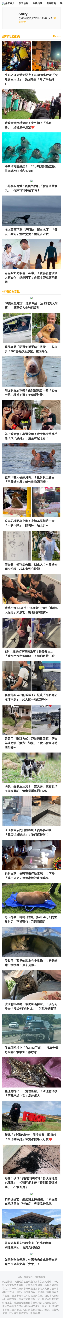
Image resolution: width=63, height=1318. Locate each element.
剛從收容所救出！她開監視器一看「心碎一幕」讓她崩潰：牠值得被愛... (31, 392)
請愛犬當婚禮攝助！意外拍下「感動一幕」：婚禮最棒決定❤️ (30, 125)
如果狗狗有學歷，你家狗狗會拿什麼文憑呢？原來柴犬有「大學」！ (31, 1262)
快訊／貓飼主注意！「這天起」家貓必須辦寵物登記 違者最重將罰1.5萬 (31, 788)
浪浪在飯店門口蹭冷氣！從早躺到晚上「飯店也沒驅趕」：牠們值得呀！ (30, 832)
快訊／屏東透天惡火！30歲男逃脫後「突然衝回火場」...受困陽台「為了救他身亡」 (31, 79)
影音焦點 (23, 3)
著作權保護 (40, 1277)
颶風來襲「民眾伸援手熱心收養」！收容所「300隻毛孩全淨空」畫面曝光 (31, 349)
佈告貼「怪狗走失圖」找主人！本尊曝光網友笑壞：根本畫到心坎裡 (31, 566)
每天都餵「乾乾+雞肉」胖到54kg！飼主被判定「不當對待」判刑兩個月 (31, 919)
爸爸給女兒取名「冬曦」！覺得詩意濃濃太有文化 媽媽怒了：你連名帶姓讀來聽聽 (31, 277)
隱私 (20, 1277)
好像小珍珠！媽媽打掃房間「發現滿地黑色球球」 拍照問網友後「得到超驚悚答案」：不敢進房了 (31, 1183)
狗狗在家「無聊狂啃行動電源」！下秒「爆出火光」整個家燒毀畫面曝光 (30, 876)
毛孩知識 (37, 3)
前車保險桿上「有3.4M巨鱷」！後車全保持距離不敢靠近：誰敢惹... (31, 1050)
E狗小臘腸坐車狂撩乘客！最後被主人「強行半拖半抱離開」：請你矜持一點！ (31, 654)
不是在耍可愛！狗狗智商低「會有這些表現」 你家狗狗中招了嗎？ (31, 188)
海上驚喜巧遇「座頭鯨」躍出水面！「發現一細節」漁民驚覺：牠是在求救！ (31, 232)
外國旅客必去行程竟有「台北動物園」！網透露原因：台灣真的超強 (31, 1245)
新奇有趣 (51, 3)
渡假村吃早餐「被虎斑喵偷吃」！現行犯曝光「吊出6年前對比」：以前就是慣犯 (31, 1006)
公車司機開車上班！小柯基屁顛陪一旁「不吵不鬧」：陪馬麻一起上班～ (30, 523)
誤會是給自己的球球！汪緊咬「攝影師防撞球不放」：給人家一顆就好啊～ (31, 697)
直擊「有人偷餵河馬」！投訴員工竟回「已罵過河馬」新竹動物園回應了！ (30, 479)
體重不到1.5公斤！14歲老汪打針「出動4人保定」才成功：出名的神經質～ (31, 610)
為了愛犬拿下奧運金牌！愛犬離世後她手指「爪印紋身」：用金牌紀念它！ (31, 436)
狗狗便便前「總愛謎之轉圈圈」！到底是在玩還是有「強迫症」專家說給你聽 (31, 1201)
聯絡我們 (28, 1277)
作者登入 (10, 3)
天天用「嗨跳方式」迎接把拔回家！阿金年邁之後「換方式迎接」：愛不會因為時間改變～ (31, 743)
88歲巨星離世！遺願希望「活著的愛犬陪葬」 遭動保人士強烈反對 (31, 305)
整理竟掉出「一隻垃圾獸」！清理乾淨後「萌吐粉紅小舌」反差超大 (31, 1093)
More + (57, 36)
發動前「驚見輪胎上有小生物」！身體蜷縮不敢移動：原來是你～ (31, 963)
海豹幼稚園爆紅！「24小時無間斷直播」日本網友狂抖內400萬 (31, 168)
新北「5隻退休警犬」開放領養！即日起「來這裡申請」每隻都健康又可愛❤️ (30, 1137)
